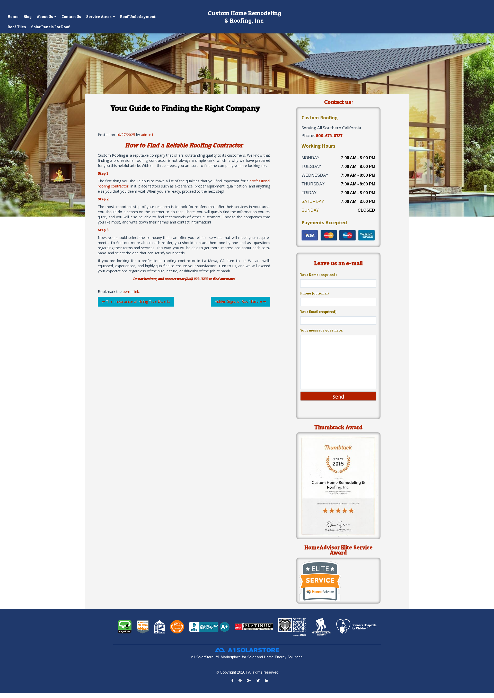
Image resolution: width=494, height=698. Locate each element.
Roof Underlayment (138, 16)
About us (45, 16)
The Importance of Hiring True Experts (136, 301)
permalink (131, 291)
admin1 (147, 134)
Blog (28, 16)
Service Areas (99, 16)
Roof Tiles (17, 26)
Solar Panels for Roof (50, 26)
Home (13, 16)
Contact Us (71, 16)
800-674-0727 (329, 135)
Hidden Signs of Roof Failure (240, 301)
